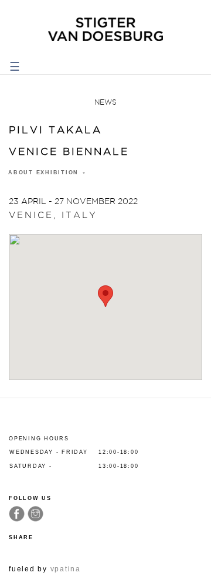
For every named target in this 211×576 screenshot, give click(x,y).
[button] (105, 296)
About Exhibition (44, 172)
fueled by (45, 569)
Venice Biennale (69, 151)
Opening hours (39, 439)
